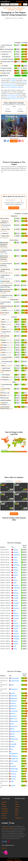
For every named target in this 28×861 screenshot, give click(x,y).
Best (26, 1)
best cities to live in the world (17, 98)
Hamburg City (18, 818)
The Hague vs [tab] (19, 481)
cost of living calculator (7, 828)
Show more (14, 514)
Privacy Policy (17, 860)
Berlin (16, 813)
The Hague (19, 10)
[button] (5, 141)
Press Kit (4, 848)
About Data (10, 860)
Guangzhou (5, 809)
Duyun (16, 802)
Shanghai (4, 802)
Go (20, 4)
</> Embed (14, 141)
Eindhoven (4, 818)
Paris (16, 815)
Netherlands (21, 8)
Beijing (3, 804)
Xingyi (16, 809)
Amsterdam (5, 811)
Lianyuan (17, 806)
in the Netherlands (11, 97)
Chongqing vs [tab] (9, 481)
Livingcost (20, 18)
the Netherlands (13, 85)
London (17, 811)
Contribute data (13, 208)
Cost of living (19, 1)
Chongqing (11, 10)
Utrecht (4, 815)
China (14, 8)
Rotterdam (4, 813)
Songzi (17, 804)
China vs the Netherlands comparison (13, 87)
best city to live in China (12, 95)
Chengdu (4, 806)
